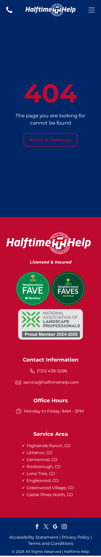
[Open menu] (92, 10)
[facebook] (37, 527)
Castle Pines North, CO (50, 494)
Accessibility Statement (33, 537)
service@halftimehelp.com (51, 382)
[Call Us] (9, 12)
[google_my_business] (55, 527)
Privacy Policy (76, 537)
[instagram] (64, 527)
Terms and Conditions (50, 543)
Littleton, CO (39, 452)
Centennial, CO (42, 459)
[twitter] (46, 527)
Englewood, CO (42, 480)
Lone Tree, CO (41, 473)
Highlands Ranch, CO (48, 445)
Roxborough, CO (44, 466)
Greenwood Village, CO (50, 487)
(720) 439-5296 (52, 370)
